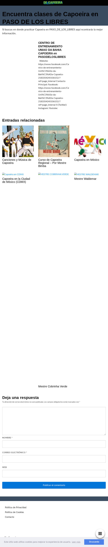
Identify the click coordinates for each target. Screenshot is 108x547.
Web (4, 467)
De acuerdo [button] (94, 542)
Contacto (9, 517)
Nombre (7, 438)
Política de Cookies (14, 512)
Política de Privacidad (15, 508)
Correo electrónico (14, 453)
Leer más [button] (76, 542)
